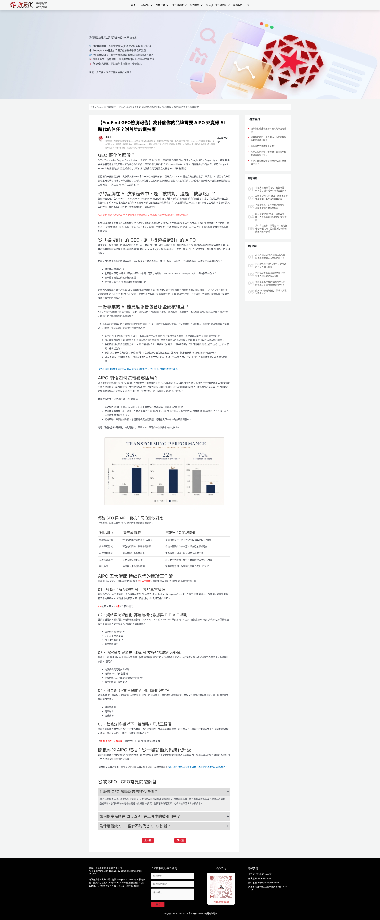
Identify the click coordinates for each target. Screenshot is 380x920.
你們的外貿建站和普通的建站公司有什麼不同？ (268, 162)
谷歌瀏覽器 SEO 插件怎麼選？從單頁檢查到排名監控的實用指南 (271, 197)
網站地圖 (213, 913)
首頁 (133, 5)
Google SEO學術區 (216, 5)
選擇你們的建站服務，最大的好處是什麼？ (268, 130)
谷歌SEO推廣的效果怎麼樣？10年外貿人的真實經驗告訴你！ (271, 274)
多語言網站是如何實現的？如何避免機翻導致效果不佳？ (268, 153)
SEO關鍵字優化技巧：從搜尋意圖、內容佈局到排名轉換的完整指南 (270, 217)
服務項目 (144, 5)
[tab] (164, 792)
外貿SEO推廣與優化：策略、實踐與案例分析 (270, 292)
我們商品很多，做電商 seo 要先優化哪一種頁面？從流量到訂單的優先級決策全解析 (271, 228)
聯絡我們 (238, 5)
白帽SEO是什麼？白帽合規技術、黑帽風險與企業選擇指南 (270, 206)
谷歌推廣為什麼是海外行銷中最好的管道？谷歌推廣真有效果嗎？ (270, 283)
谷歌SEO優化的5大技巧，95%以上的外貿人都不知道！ (271, 265)
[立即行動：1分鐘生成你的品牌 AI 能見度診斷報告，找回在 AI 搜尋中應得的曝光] (138, 369)
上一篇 (147, 840)
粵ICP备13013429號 (198, 913)
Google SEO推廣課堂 (106, 107)
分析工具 (160, 5)
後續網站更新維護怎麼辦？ (263, 146)
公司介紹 (195, 5)
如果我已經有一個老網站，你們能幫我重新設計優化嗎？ (268, 138)
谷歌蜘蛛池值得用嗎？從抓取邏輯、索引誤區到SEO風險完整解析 (270, 189)
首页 (92, 107)
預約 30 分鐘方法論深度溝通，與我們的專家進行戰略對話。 (197, 767)
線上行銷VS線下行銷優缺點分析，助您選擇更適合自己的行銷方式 (271, 257)
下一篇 (180, 840)
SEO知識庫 (178, 5)
